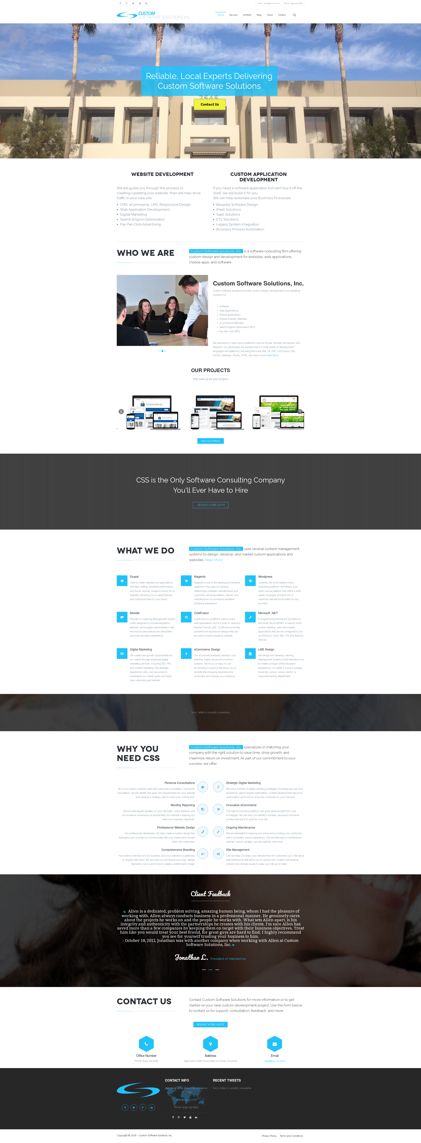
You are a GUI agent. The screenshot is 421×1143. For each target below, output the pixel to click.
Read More (272, 355)
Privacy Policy (269, 1140)
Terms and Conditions (291, 1140)
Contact (282, 15)
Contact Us (210, 104)
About (270, 15)
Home (221, 15)
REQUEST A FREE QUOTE (210, 1028)
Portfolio (247, 15)
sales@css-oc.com (272, 3)
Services (233, 15)
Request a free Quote (211, 505)
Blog (259, 15)
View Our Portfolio (210, 441)
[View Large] (176, 411)
